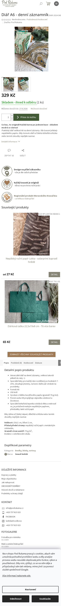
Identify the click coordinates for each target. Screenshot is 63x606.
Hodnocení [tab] (28, 362)
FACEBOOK (10, 516)
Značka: (13, 22)
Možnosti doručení (39, 108)
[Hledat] (41, 4)
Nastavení (30, 589)
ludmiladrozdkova (14, 521)
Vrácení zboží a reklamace (12, 489)
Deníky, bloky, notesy (25, 450)
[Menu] (56, 4)
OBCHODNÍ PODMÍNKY (10, 486)
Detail (54, 274)
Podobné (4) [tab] (16, 362)
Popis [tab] (6, 362)
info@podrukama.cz (14, 508)
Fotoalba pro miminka (10, 537)
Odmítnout (16, 598)
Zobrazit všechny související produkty (31, 354)
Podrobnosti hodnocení (37, 19)
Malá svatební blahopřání (12, 544)
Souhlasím (45, 598)
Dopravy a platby (8, 475)
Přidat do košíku (28, 117)
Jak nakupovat (7, 482)
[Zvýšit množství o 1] (11, 115)
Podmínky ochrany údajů (12, 493)
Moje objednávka (8, 478)
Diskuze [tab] (38, 362)
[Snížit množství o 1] (11, 119)
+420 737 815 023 (13, 512)
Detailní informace (9, 141)
